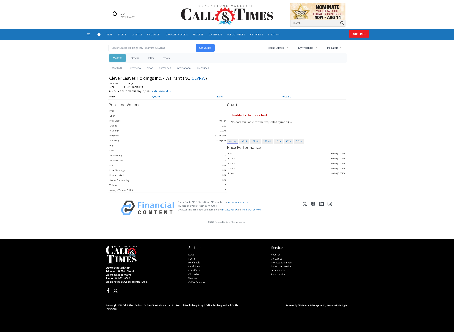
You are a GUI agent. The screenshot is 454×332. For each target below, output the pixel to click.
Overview (135, 68)
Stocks (135, 58)
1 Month (255, 141)
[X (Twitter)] (304, 208)
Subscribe (359, 34)
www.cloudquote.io (238, 202)
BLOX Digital (342, 305)
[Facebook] (313, 208)
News (150, 68)
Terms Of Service (251, 209)
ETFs (151, 58)
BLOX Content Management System (314, 305)
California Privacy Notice (217, 305)
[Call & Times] (144, 254)
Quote (156, 96)
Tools (166, 58)
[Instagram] (329, 208)
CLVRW (199, 78)
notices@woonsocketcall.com (131, 281)
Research (287, 96)
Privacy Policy (229, 209)
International (184, 68)
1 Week (243, 141)
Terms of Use (182, 305)
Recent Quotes (275, 47)
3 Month (267, 141)
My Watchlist (305, 47)
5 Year (299, 141)
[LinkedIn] (321, 208)
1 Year (279, 141)
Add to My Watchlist (161, 91)
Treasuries (203, 68)
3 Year (289, 141)
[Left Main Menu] (88, 35)
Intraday (232, 141)
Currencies (165, 68)
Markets (117, 58)
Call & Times (128, 305)
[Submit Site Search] (342, 23)
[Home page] (227, 14)
